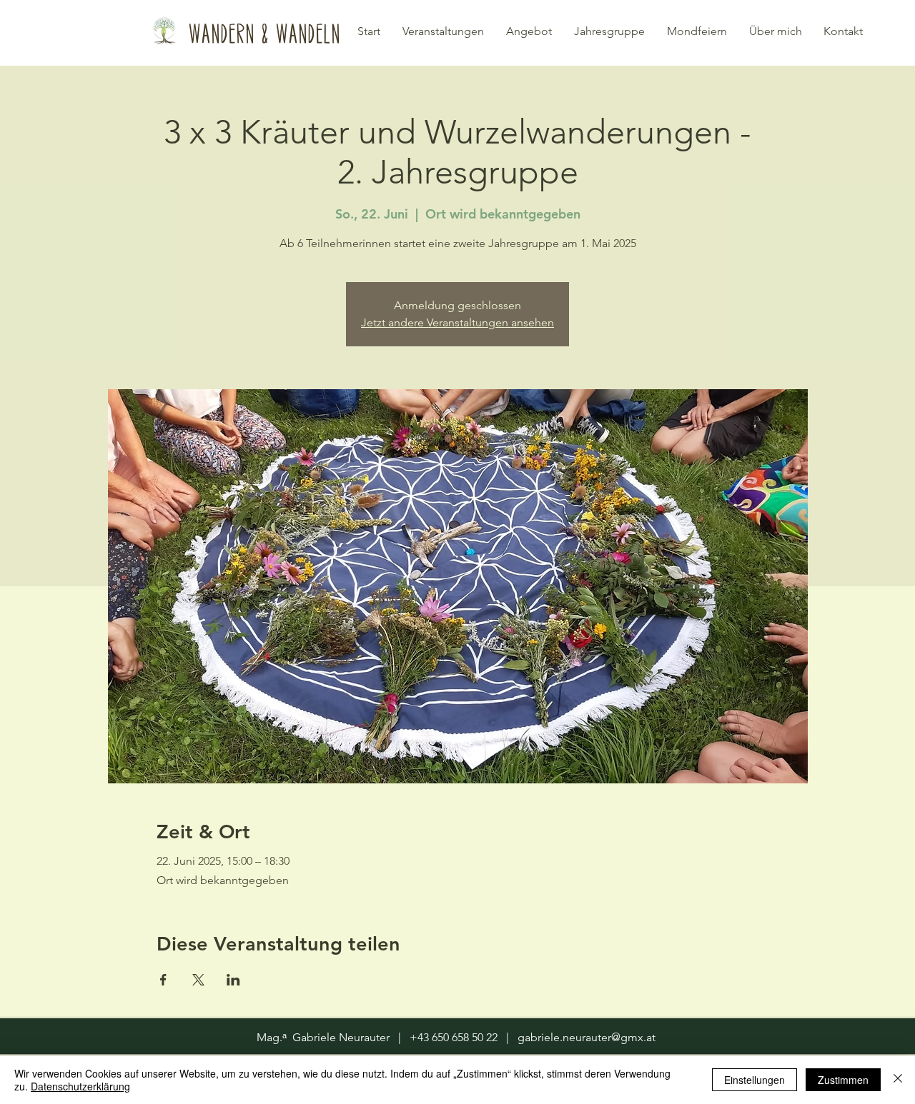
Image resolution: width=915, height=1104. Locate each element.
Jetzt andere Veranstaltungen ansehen (457, 322)
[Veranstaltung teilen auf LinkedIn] (233, 979)
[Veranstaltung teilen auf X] (198, 979)
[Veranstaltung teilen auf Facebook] (163, 979)
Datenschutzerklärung (80, 1086)
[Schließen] (897, 1080)
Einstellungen (754, 1080)
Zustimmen (843, 1080)
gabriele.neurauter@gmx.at (587, 1037)
